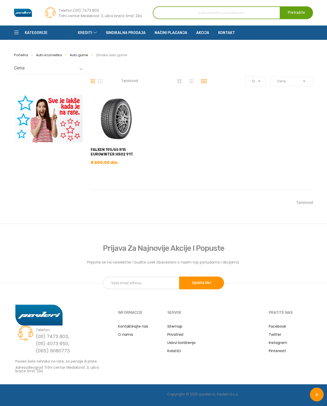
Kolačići (174, 351)
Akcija (202, 33)
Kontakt (226, 33)
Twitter (275, 334)
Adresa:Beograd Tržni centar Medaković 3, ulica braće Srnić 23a (57, 369)
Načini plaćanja (171, 33)
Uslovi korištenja (181, 342)
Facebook (277, 326)
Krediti (85, 33)
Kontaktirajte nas (133, 326)
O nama (125, 334)
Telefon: (66, 10)
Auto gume (79, 55)
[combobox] (233, 12)
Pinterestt (277, 351)
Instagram (278, 342)
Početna (21, 55)
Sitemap (174, 326)
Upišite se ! (201, 283)
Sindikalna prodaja (126, 33)
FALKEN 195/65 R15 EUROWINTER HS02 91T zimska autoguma (112, 154)
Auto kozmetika (49, 55)
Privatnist (175, 334)
